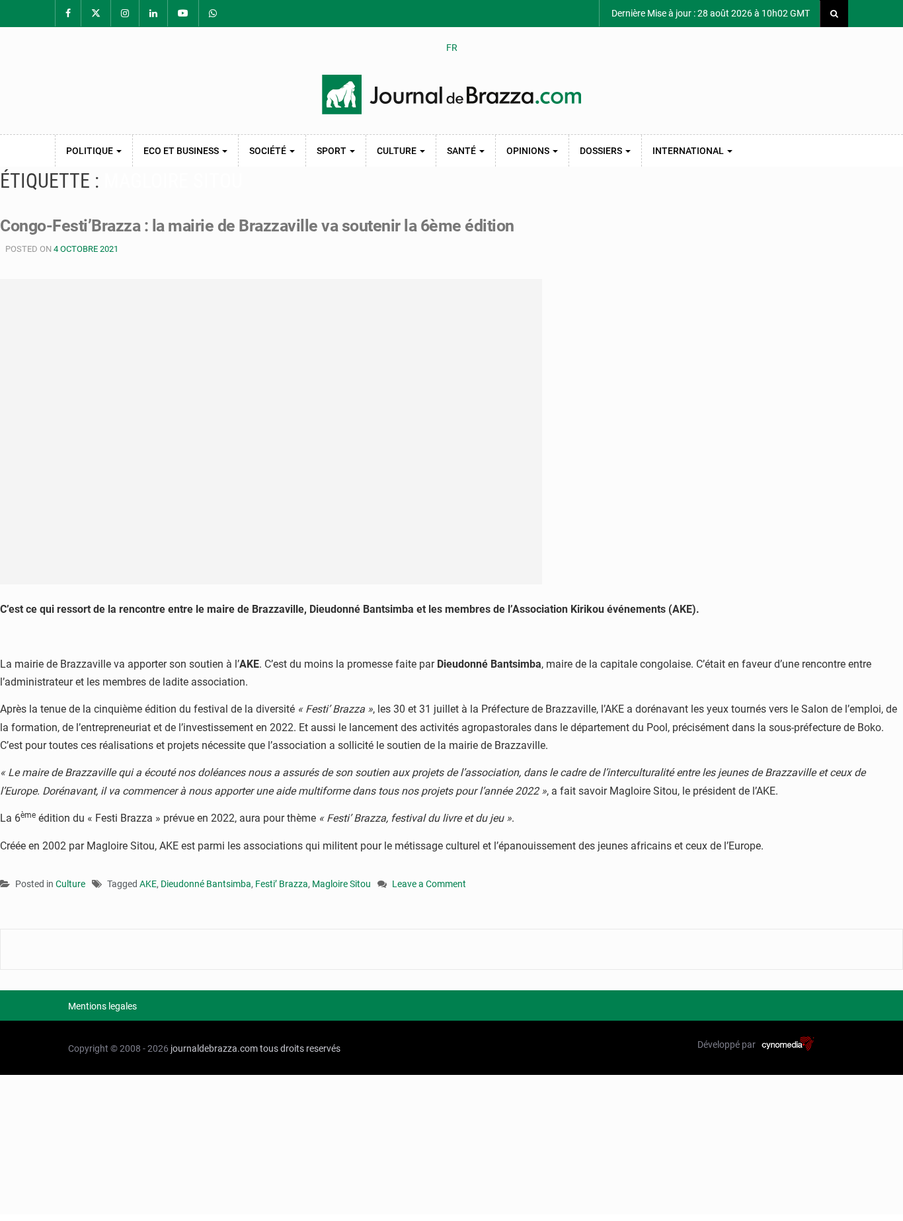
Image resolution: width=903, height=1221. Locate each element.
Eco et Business (182, 150)
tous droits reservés (300, 1048)
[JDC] (451, 94)
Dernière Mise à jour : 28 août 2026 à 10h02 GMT (709, 13)
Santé (462, 150)
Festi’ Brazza (281, 884)
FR (451, 47)
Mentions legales (102, 1006)
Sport (332, 150)
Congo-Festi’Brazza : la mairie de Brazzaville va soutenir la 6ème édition (257, 225)
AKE (148, 884)
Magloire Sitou (341, 884)
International (689, 150)
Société (268, 150)
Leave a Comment (429, 885)
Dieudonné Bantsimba (206, 884)
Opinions (528, 150)
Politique (90, 150)
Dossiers (602, 150)
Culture (397, 150)
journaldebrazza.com (214, 1048)
